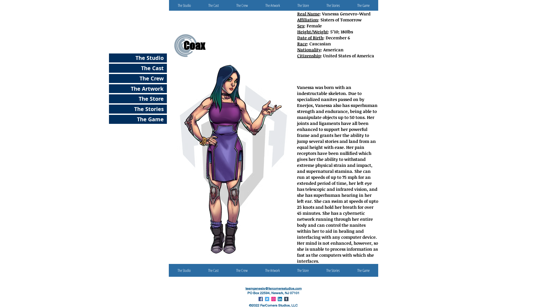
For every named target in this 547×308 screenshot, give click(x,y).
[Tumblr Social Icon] (286, 299)
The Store (151, 98)
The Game (150, 119)
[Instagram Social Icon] (273, 299)
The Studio (149, 58)
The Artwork (147, 88)
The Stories (149, 109)
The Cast (152, 68)
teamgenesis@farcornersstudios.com (274, 288)
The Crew (152, 78)
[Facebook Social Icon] (261, 299)
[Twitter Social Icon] (267, 299)
